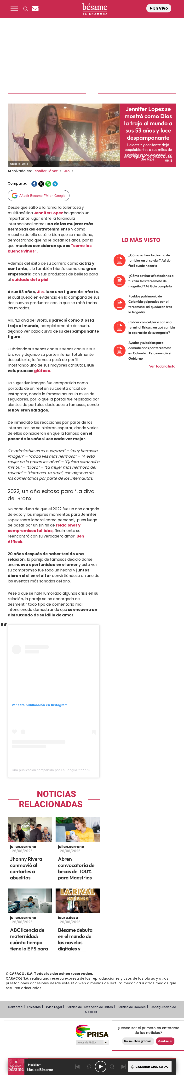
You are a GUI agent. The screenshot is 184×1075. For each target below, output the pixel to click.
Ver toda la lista (162, 366)
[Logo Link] (94, 9)
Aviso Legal (54, 1007)
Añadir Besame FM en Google (42, 195)
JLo (67, 171)
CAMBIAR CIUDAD (149, 1067)
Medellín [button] (33, 1064)
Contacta (15, 1007)
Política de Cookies (132, 1007)
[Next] (123, 1066)
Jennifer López (45, 171)
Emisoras (34, 1007)
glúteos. (42, 370)
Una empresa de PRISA (92, 1031)
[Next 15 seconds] (112, 1066)
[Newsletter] (35, 9)
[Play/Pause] (100, 1066)
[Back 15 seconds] (89, 1066)
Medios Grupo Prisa (92, 1042)
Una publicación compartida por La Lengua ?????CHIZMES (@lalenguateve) (70, 770)
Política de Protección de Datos (90, 1007)
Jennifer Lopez (48, 213)
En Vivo (160, 8)
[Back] (77, 1066)
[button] (14, 9)
